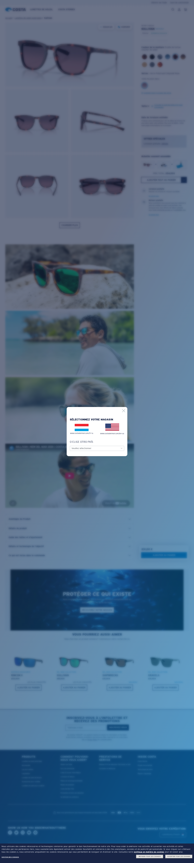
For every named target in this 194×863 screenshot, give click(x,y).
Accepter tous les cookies (178, 856)
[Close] (123, 410)
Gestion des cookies (10, 857)
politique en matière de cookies (149, 852)
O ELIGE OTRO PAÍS (81, 441)
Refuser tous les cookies (150, 856)
